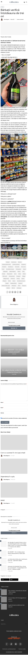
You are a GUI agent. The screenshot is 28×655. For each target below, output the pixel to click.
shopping (14, 285)
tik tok (13, 288)
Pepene (4, 280)
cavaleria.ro (11, 266)
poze (14, 280)
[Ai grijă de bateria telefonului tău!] (4, 607)
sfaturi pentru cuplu (6, 285)
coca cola (23, 266)
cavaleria (4, 266)
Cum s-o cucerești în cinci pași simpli (13, 453)
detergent (5, 271)
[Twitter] (11, 644)
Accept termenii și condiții (14, 325)
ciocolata (17, 266)
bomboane (14, 262)
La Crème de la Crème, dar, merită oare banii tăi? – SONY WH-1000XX (17, 559)
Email (2, 407)
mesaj (18, 278)
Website (2, 412)
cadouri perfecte (16, 264)
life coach (5, 276)
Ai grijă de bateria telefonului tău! (16, 605)
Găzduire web (14, 637)
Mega (24, 276)
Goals (4, 273)
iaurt (15, 273)
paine (23, 278)
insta (20, 273)
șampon (20, 283)
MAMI (3, 500)
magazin (18, 276)
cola (3, 269)
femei (19, 271)
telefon (8, 288)
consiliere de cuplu (10, 269)
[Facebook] (7, 644)
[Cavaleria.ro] (14, 2)
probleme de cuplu (21, 280)
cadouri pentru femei (7, 264)
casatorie (24, 264)
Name (2, 402)
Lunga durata (12, 276)
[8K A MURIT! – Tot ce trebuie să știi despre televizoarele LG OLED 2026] (4, 553)
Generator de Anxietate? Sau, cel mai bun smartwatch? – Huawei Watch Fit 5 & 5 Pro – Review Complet (17, 568)
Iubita (24, 273)
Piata (10, 280)
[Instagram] (21, 644)
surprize (24, 285)
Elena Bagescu (6, 19)
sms (19, 285)
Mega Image (6, 278)
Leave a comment (20, 19)
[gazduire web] (14, 638)
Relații (2, 6)
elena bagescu (13, 271)
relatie (7, 283)
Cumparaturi (18, 269)
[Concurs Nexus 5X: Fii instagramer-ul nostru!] (4, 599)
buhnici (20, 262)
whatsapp (19, 288)
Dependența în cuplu (8, 476)
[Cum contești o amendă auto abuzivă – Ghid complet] (4, 592)
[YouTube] (16, 644)
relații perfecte (13, 283)
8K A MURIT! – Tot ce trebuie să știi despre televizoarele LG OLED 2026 (16, 552)
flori (23, 271)
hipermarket (10, 273)
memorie (13, 278)
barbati (8, 262)
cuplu (25, 269)
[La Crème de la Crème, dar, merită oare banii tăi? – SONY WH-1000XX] (4, 561)
